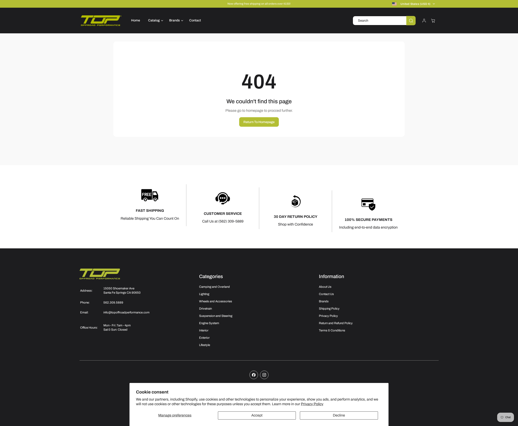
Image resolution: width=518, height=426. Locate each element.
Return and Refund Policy (336, 323)
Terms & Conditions (332, 330)
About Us (325, 286)
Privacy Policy (312, 404)
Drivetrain (205, 308)
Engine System (209, 323)
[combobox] (384, 20)
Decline (339, 415)
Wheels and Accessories (215, 301)
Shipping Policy (329, 308)
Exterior (204, 337)
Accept (256, 415)
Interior (203, 330)
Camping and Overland (214, 286)
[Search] (411, 20)
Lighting (204, 294)
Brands (324, 301)
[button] (154, 20)
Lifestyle (204, 345)
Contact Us (326, 294)
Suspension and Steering (215, 315)
